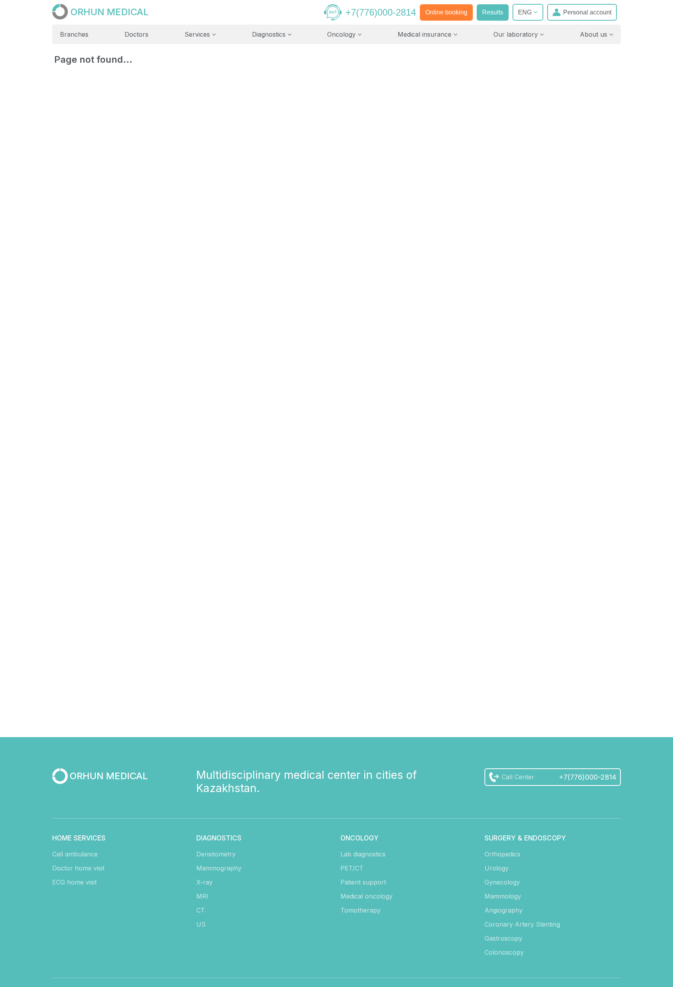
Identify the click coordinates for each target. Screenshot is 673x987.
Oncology (342, 34)
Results (492, 12)
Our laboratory (516, 34)
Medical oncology (366, 896)
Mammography (218, 868)
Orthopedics (502, 854)
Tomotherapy (360, 910)
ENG (525, 12)
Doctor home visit (78, 868)
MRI (202, 896)
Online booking (446, 12)
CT (200, 910)
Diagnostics (269, 34)
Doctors (136, 34)
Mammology (502, 896)
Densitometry (216, 854)
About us (594, 34)
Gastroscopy (503, 938)
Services (198, 34)
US (201, 924)
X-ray (204, 882)
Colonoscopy (504, 952)
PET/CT (351, 868)
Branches (74, 34)
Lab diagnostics (363, 854)
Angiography (503, 910)
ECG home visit (74, 882)
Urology (496, 868)
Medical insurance (425, 34)
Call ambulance (75, 854)
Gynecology (502, 882)
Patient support (363, 882)
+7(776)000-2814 (380, 12)
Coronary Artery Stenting (522, 924)
